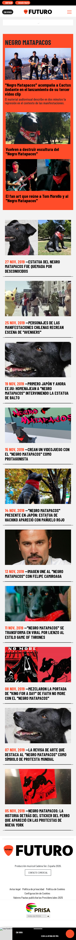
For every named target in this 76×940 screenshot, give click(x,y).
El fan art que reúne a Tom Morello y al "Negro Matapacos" (37, 198)
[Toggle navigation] (69, 12)
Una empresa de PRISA (38, 908)
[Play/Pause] (70, 934)
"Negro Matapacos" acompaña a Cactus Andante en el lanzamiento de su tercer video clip (38, 89)
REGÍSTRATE (23, 2)
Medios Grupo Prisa (38, 916)
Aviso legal (15, 889)
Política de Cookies (55, 889)
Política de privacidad (33, 889)
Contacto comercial (38, 872)
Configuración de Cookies (37, 893)
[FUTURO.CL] (37, 12)
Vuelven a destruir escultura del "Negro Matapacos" (32, 151)
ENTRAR (8, 2)
